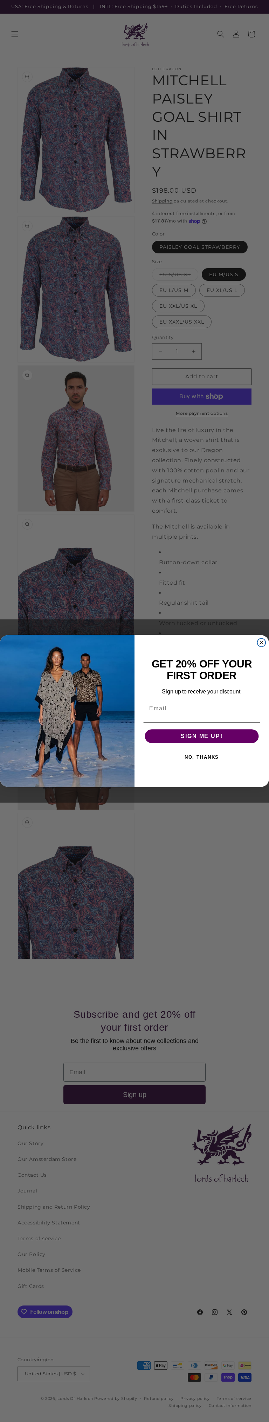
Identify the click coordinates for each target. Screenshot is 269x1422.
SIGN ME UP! (201, 736)
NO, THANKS (202, 757)
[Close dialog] (261, 642)
